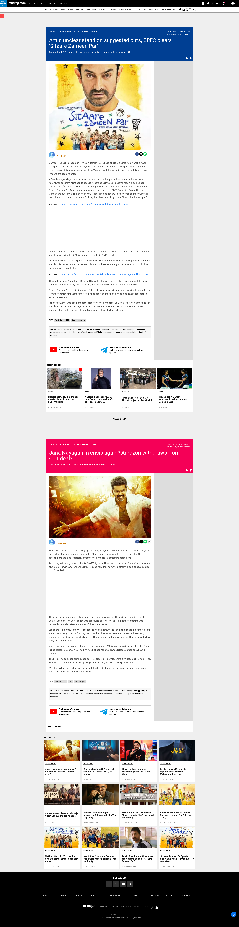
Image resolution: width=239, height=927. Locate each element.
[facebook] (137, 154)
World (70, 10)
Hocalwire (138, 918)
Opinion (79, 10)
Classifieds (52, 3)
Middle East (91, 10)
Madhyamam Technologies (115, 918)
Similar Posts (51, 737)
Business (103, 10)
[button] (3, 3)
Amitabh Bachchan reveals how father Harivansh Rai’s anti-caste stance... (99, 399)
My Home (54, 10)
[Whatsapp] (145, 154)
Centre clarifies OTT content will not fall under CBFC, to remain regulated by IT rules (105, 274)
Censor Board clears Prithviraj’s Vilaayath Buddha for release (61, 814)
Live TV (43, 3)
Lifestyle (153, 10)
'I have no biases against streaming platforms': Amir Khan (136, 771)
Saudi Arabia (126, 391)
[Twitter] (141, 154)
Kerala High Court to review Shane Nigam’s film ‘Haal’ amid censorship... (138, 815)
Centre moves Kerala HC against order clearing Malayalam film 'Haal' (173, 771)
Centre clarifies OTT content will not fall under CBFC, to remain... (98, 771)
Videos (50, 391)
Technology (140, 10)
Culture (169, 896)
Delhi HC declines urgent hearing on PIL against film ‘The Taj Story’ (100, 815)
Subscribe (63, 3)
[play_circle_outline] (64, 378)
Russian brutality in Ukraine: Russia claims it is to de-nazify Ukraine (63, 399)
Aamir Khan (59, 320)
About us (103, 906)
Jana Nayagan (80, 682)
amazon (58, 682)
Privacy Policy (125, 906)
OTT (64, 682)
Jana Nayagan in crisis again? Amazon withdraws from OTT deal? (96, 204)
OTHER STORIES (54, 365)
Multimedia (166, 10)
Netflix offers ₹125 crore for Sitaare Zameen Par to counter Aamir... (61, 859)
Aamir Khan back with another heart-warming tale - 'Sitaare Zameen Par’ (137, 859)
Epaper (35, 3)
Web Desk (61, 156)
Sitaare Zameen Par (78, 320)
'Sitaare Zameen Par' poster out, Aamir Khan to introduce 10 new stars (177, 859)
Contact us (113, 906)
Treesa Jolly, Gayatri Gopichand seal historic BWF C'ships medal (174, 399)
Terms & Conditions (141, 906)
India (63, 10)
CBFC (67, 320)
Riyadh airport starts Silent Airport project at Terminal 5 (137, 399)
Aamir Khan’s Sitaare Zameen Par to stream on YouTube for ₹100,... (176, 815)
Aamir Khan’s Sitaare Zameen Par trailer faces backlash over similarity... (99, 859)
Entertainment (125, 10)
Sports (113, 10)
